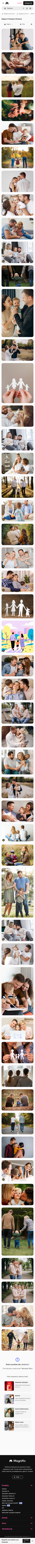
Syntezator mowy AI (8, 1498)
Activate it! (26, 1541)
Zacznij (4, 1518)
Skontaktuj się (7, 1529)
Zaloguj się (28, 3)
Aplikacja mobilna (7, 1510)
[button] (17, 1477)
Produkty (5, 1485)
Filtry (23, 24)
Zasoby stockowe (7, 1501)
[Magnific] (17, 1461)
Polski (17, 1477)
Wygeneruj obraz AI (9, 14)
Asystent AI (5, 1491)
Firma (4, 1523)
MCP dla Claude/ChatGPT (12, 1503)
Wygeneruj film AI (23, 14)
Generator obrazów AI (9, 1493)
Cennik (19, 3)
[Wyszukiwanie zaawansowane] (31, 24)
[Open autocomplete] (4, 8)
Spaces (4, 1489)
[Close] (32, 1541)
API (3, 1508)
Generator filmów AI (8, 1496)
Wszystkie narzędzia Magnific (11, 1512)
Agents (6, 1505)
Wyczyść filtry (27, 1368)
